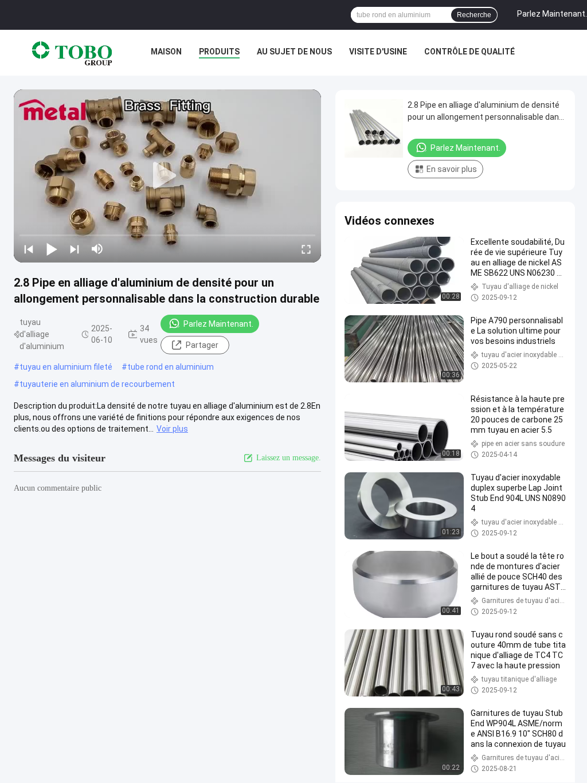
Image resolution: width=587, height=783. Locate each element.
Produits (219, 51)
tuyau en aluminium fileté (65, 366)
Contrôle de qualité (469, 51)
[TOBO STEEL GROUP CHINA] (72, 53)
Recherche (474, 15)
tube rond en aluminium (170, 366)
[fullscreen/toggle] (306, 248)
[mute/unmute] (97, 248)
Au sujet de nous (294, 51)
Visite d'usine (378, 51)
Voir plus (172, 428)
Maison (166, 51)
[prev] (28, 248)
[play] (167, 176)
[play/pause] (51, 248)
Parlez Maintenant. (218, 323)
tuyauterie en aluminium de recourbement (97, 384)
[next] (74, 248)
